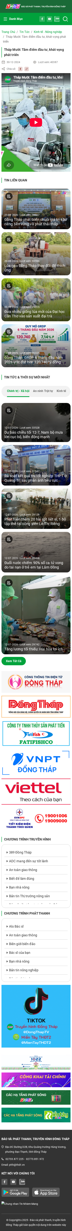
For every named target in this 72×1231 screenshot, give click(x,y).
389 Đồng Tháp (20, 852)
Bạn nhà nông (19, 887)
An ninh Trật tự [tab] (43, 391)
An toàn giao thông (23, 870)
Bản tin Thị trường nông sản (29, 896)
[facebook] (19, 68)
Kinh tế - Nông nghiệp (48, 32)
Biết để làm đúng (21, 879)
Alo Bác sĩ (16, 926)
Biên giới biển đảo (22, 944)
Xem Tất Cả (13, 661)
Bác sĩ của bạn (19, 953)
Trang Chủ (8, 32)
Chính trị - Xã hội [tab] (18, 391)
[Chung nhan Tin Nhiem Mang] (36, 1203)
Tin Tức (24, 32)
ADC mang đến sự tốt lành (28, 861)
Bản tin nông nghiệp (23, 970)
